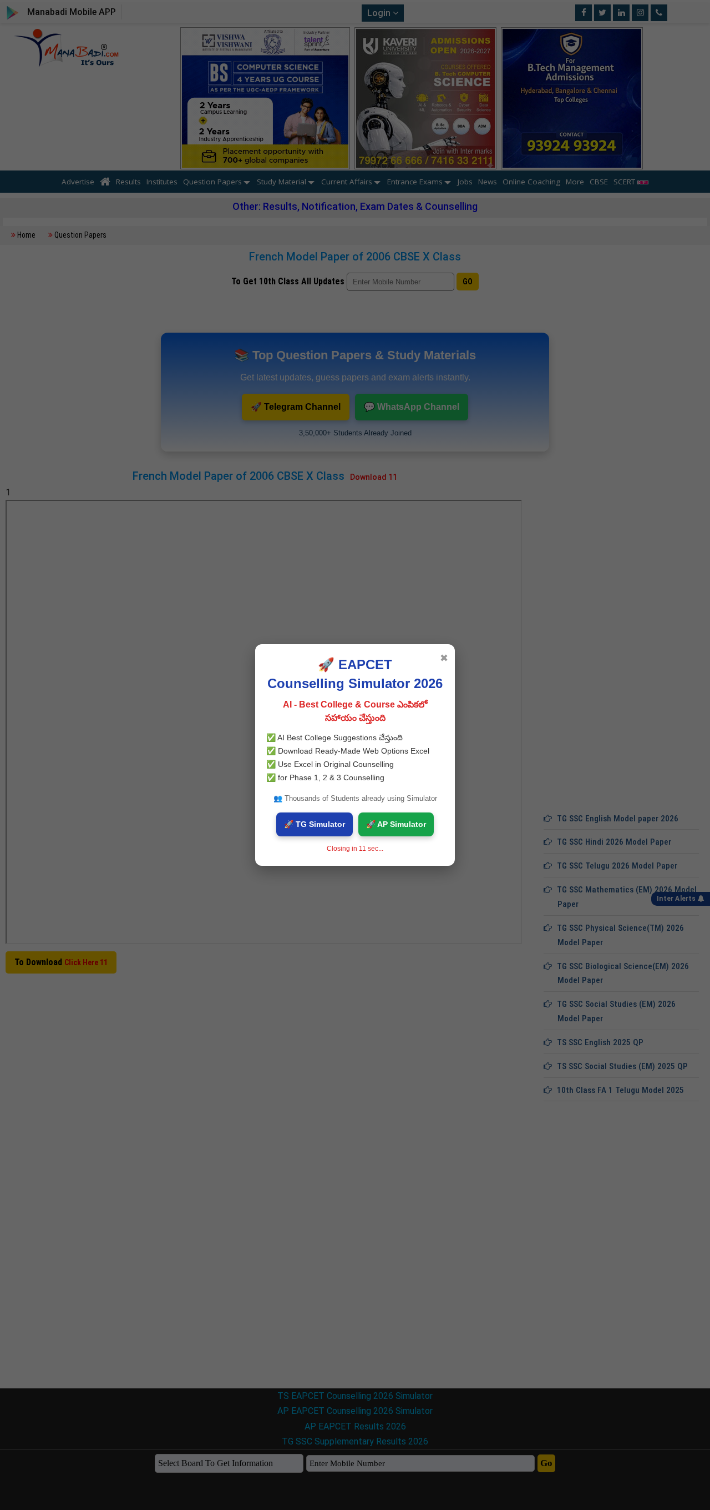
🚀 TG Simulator (314, 824)
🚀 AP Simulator (396, 824)
